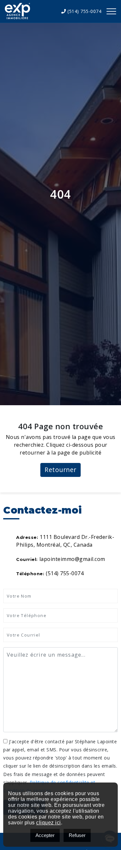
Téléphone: (30, 573)
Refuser (77, 835)
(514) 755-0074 (83, 11)
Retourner (60, 469)
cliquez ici (48, 822)
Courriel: (27, 559)
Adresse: (27, 537)
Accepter (45, 835)
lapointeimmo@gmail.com (72, 559)
